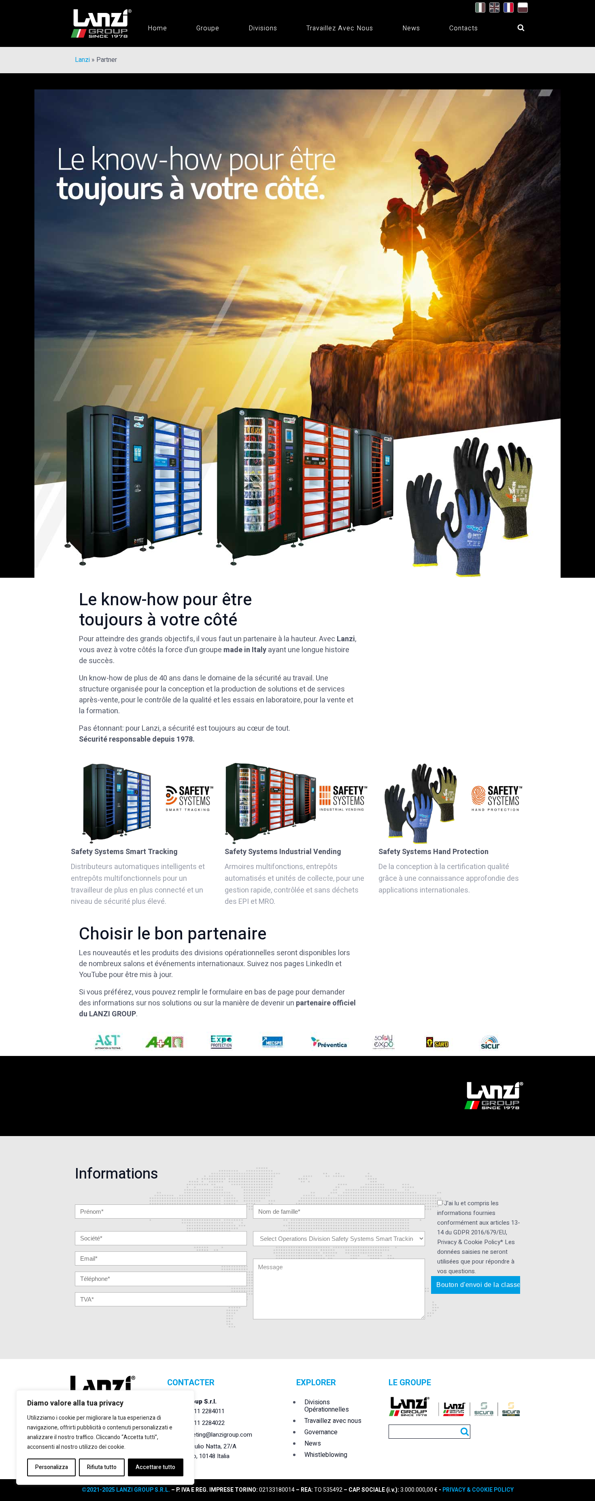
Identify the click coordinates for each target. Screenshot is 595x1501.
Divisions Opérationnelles (326, 1405)
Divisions (263, 28)
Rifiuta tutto (102, 1467)
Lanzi (82, 60)
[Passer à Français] (506, 7)
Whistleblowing (325, 1455)
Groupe (207, 28)
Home (157, 28)
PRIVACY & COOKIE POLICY (478, 1490)
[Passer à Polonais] (521, 7)
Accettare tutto (155, 1467)
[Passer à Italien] (478, 7)
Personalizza (51, 1467)
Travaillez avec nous (339, 28)
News (411, 28)
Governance (321, 1432)
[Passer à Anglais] (492, 7)
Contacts (463, 28)
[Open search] (513, 25)
